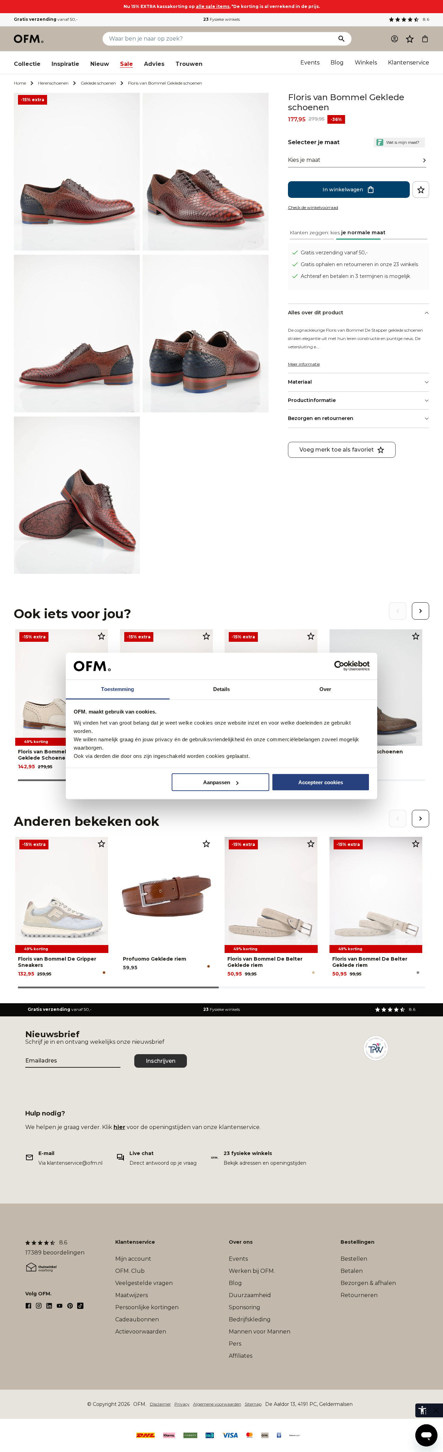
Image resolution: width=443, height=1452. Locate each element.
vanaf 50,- (46, 19)
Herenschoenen (53, 83)
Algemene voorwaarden (217, 1404)
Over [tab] (325, 689)
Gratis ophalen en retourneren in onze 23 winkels (359, 264)
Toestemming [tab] (117, 689)
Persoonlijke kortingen (147, 1307)
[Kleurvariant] (104, 972)
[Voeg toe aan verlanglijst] (421, 189)
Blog (337, 62)
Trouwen (188, 64)
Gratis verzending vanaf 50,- (334, 253)
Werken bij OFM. (252, 1271)
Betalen (352, 1271)
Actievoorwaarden (140, 1331)
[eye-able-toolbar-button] (422, 1410)
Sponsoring (244, 1307)
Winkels (366, 62)
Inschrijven (160, 1061)
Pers (235, 1343)
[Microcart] (425, 39)
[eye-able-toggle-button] (436, 1410)
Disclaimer (160, 1404)
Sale (126, 64)
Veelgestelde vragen (144, 1283)
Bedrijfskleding (250, 1319)
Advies (154, 64)
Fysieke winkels (221, 19)
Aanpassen (216, 782)
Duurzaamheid (250, 1295)
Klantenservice (408, 62)
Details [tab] (221, 689)
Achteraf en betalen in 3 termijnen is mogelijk (355, 276)
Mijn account (133, 1259)
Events (309, 62)
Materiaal (300, 382)
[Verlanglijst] (410, 39)
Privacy (182, 1404)
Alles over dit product (315, 312)
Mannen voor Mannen (259, 1331)
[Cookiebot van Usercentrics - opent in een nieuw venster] (339, 666)
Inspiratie (65, 64)
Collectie (27, 64)
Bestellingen (357, 1242)
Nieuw (99, 64)
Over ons (241, 1242)
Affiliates (240, 1356)
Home (20, 83)
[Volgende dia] (420, 611)
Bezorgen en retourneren (320, 418)
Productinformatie (312, 400)
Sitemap (253, 1404)
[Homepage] (29, 39)
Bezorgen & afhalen (368, 1283)
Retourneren (359, 1295)
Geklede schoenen (98, 83)
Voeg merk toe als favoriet (336, 449)
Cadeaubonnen (137, 1319)
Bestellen (354, 1259)
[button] (410, 39)
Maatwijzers (131, 1295)
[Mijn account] (394, 39)
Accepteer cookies (320, 782)
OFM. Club (130, 1271)
